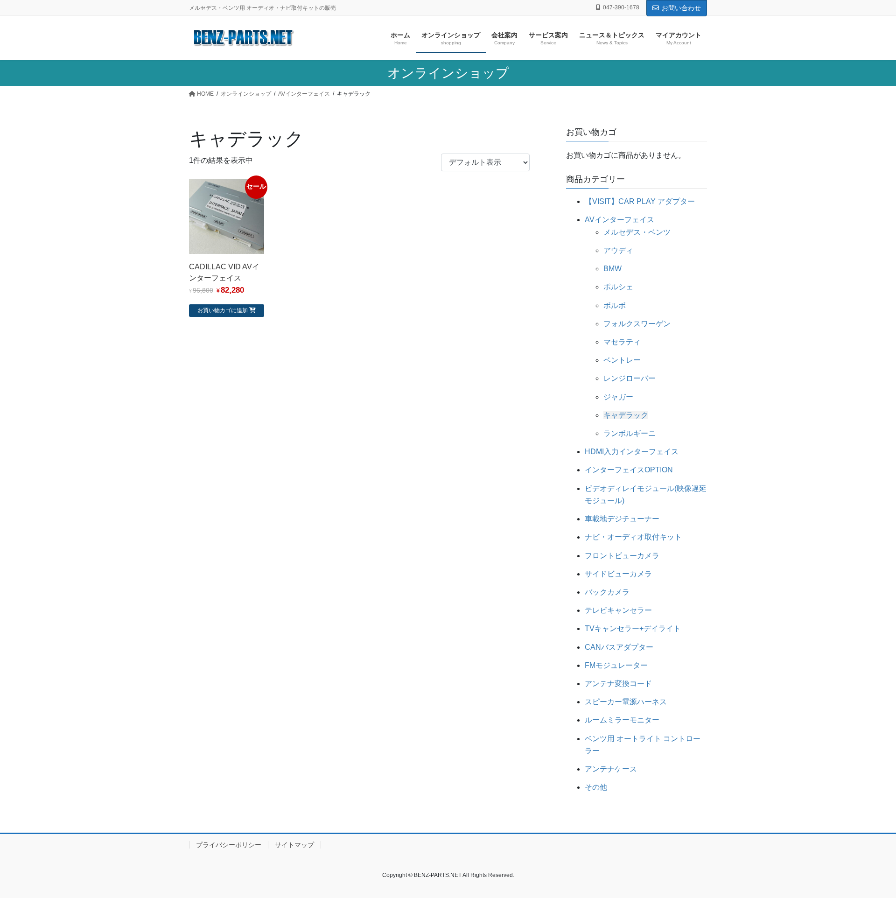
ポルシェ (618, 287)
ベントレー (622, 360)
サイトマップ (294, 845)
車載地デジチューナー (622, 519)
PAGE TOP (867, 863)
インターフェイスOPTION (629, 470)
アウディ (618, 250)
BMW (612, 269)
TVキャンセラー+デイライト (633, 628)
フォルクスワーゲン (637, 324)
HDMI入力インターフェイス (632, 452)
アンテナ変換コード (618, 684)
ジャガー (618, 397)
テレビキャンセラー (618, 610)
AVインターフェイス (619, 220)
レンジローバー (629, 378)
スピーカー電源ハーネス (626, 702)
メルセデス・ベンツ (637, 232)
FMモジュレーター (616, 665)
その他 (596, 787)
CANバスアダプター (619, 647)
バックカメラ (607, 592)
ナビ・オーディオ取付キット (633, 537)
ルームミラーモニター (622, 720)
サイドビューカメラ (618, 574)
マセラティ (622, 342)
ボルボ (614, 305)
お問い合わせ (681, 8)
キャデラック (625, 415)
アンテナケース (611, 769)
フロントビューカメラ (622, 556)
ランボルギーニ (629, 433)
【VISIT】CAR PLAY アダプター (640, 201)
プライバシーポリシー (228, 845)
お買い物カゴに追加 (222, 310)
